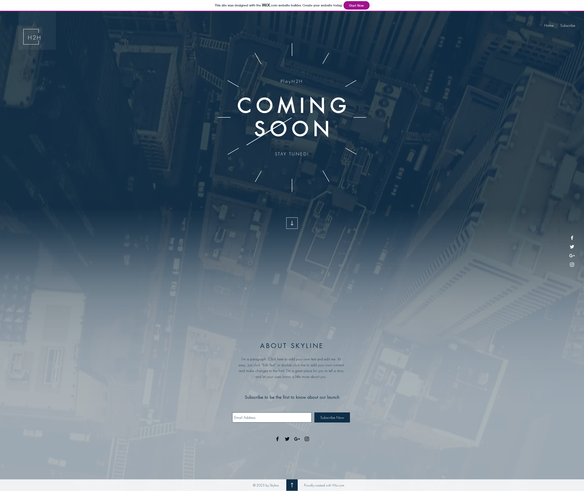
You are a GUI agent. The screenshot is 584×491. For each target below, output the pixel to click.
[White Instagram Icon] (572, 264)
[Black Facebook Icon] (277, 439)
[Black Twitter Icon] (287, 439)
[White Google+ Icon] (572, 256)
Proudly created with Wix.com (324, 485)
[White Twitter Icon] (572, 247)
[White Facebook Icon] (572, 238)
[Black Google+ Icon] (297, 439)
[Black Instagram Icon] (307, 439)
